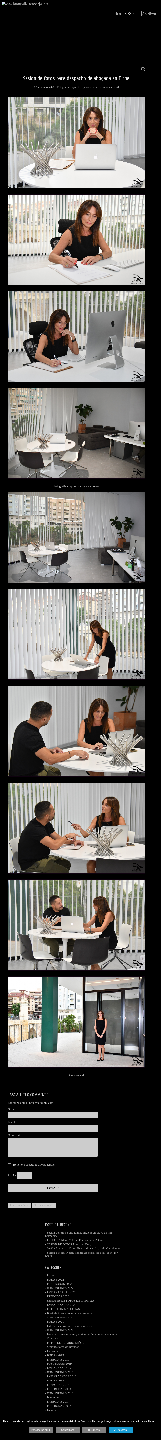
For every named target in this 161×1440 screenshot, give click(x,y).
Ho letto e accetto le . (33, 1164)
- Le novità (52, 1351)
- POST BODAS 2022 (58, 1283)
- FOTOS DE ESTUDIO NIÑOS (64, 1342)
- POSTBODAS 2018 (58, 1388)
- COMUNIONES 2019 (59, 1372)
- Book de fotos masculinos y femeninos (70, 1313)
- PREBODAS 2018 (57, 1384)
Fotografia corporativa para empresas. (78, 87)
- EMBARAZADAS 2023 (60, 1292)
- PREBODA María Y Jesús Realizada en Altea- (74, 1240)
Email (11, 1122)
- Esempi (50, 1410)
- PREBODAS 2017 (57, 1401)
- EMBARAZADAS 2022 (60, 1304)
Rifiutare (95, 1430)
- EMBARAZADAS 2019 (60, 1368)
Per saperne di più (41, 1430)
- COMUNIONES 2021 (59, 1317)
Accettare (122, 1430)
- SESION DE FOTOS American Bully (68, 1244)
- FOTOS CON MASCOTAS (62, 1309)
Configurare (67, 1430)
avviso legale (46, 1164)
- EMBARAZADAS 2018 (60, 1376)
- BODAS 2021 (54, 1321)
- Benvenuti (52, 1397)
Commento (14, 1135)
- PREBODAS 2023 (57, 1296)
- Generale (51, 1338)
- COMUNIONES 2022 (59, 1288)
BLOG (128, 14)
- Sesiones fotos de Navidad (62, 1346)
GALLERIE (146, 14)
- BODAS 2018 (54, 1380)
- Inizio (49, 1275)
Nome (11, 1109)
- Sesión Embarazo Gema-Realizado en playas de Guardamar (82, 1248)
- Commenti (107, 87)
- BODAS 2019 (54, 1355)
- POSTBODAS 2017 (58, 1405)
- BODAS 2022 (54, 1279)
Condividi (75, 1075)
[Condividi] (117, 87)
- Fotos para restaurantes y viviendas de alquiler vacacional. (81, 1334)
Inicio (117, 14)
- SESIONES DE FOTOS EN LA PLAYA (69, 1300)
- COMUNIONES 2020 (59, 1330)
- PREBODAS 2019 (57, 1359)
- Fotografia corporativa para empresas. (69, 1325)
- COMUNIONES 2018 (59, 1393)
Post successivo (43, 1205)
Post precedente (19, 1205)
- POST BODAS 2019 (58, 1363)
